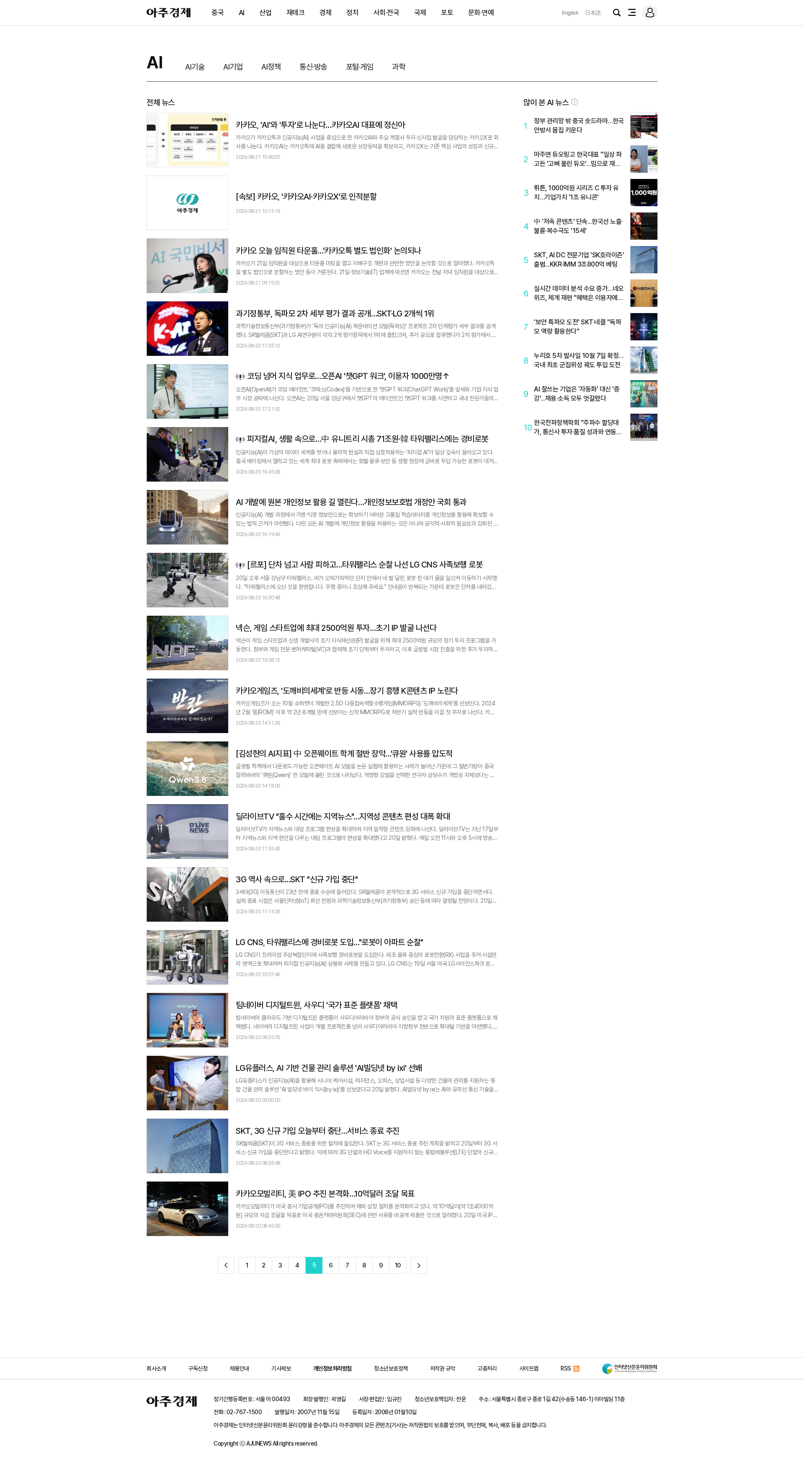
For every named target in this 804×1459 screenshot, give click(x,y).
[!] (574, 101)
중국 (217, 12)
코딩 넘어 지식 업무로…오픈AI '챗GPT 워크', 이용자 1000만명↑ (348, 376)
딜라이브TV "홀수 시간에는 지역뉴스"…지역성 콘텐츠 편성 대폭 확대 (343, 816)
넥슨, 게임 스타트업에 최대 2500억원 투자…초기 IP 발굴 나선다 (336, 628)
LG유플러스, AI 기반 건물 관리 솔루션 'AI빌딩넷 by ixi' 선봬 (329, 1068)
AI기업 (232, 67)
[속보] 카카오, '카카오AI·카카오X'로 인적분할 (306, 196)
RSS (566, 1368)
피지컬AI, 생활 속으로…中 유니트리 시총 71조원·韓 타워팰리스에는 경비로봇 (367, 439)
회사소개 (156, 1368)
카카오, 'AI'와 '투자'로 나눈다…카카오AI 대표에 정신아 (320, 125)
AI (242, 12)
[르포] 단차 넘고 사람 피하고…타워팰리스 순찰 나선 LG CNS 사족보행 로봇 (364, 565)
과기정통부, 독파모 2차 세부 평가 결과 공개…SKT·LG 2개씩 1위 (335, 313)
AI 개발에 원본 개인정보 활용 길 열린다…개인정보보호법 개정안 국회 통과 (351, 502)
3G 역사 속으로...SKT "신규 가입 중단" (297, 879)
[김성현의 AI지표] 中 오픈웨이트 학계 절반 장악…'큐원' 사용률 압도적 (344, 753)
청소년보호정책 (391, 1368)
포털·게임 (360, 67)
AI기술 (194, 67)
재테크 (295, 12)
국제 (420, 12)
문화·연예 (481, 12)
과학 (398, 67)
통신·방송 (313, 67)
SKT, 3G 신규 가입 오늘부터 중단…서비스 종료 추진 (317, 1131)
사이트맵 (529, 1368)
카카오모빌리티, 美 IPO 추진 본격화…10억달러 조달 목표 (325, 1193)
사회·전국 (386, 12)
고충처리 (487, 1368)
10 (398, 1265)
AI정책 (271, 67)
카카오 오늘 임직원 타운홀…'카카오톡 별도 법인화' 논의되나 (328, 250)
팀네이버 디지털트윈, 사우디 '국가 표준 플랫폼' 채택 (316, 1005)
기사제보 (281, 1368)
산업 (265, 12)
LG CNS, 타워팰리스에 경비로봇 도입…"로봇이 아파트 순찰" (329, 942)
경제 (326, 12)
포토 (447, 12)
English (570, 13)
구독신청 (197, 1368)
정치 (352, 12)
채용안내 (239, 1368)
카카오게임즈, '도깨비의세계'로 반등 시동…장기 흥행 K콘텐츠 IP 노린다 (347, 691)
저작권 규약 (442, 1368)
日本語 (593, 13)
